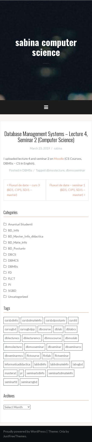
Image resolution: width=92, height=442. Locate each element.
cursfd (73, 320)
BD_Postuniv (16, 248)
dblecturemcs (31, 338)
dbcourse (45, 329)
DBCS (12, 254)
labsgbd (78, 364)
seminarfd (11, 382)
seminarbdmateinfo (61, 373)
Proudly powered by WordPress (24, 431)
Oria (62, 431)
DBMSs (27, 170)
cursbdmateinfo (32, 320)
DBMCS (13, 260)
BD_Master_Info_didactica (25, 236)
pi (21, 373)
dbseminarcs (73, 347)
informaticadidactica (17, 364)
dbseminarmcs (14, 355)
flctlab (47, 355)
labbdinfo (40, 364)
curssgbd (10, 329)
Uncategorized (18, 296)
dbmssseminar (75, 170)
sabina (58, 148)
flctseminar (62, 355)
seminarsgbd (29, 382)
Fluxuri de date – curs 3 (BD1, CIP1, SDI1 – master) (23, 190)
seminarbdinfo (36, 373)
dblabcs (71, 329)
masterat (10, 373)
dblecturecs (12, 338)
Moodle (59, 158)
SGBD (12, 290)
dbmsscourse (52, 338)
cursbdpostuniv (55, 320)
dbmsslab (71, 338)
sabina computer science (46, 47)
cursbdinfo (11, 320)
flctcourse (33, 355)
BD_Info (13, 230)
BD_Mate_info (17, 242)
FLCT (11, 278)
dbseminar (54, 347)
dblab (58, 329)
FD (10, 272)
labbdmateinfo (59, 364)
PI (9, 284)
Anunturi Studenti (20, 224)
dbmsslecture (55, 170)
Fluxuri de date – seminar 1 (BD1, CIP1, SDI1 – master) (67, 190)
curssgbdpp (27, 329)
